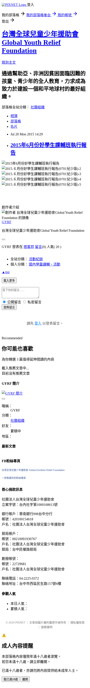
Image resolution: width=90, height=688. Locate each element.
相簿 (13, 116)
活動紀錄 (36, 259)
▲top (6, 272)
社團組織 (38, 107)
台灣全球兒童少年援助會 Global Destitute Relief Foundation (33, 470)
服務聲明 (46, 627)
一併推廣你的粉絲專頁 (14, 478)
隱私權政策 (77, 622)
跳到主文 (9, 62)
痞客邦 (29, 247)
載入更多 (9, 280)
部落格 (15, 121)
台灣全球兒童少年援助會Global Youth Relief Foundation (40, 42)
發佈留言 (9, 307)
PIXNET (20, 622)
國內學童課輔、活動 (44, 264)
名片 (13, 126)
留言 (38, 247)
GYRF (6, 222)
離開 (25, 679)
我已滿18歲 (10, 679)
